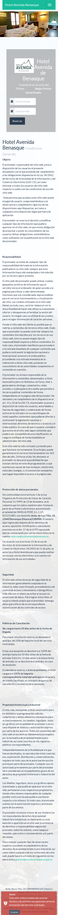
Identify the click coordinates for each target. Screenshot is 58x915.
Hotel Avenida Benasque (22, 5)
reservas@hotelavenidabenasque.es (29, 536)
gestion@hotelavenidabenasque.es (34, 859)
